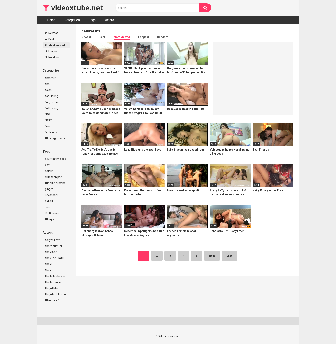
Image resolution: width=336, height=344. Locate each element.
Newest (53, 33)
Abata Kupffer (53, 246)
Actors (109, 20)
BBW (47, 114)
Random (53, 57)
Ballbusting (51, 108)
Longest (53, 51)
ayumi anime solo (56, 158)
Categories (72, 20)
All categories (54, 138)
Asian (48, 90)
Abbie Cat (51, 252)
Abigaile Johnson (55, 294)
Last (229, 255)
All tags (50, 219)
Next (212, 255)
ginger (49, 189)
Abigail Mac (52, 288)
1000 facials (52, 213)
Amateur (50, 78)
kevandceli (51, 195)
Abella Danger (53, 282)
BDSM (48, 120)
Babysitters (52, 102)
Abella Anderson (55, 276)
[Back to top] (323, 332)
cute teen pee (53, 177)
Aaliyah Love (52, 240)
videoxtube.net (76, 7)
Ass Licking (51, 96)
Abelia (48, 270)
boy (47, 164)
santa (48, 207)
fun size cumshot (55, 183)
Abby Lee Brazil (54, 258)
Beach (48, 126)
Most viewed (56, 45)
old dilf (49, 201)
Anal (47, 84)
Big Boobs (51, 132)
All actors (51, 300)
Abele (48, 264)
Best (51, 39)
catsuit (49, 170)
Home (51, 20)
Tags (92, 20)
